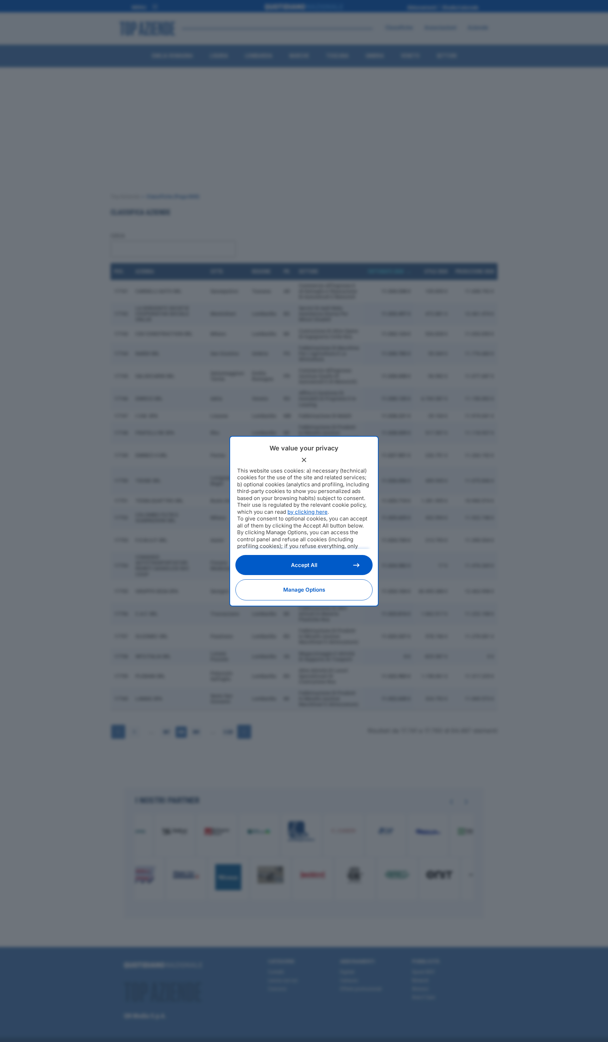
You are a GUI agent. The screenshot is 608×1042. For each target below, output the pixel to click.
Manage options (304, 589)
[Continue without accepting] (304, 460)
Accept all (304, 565)
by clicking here (307, 511)
